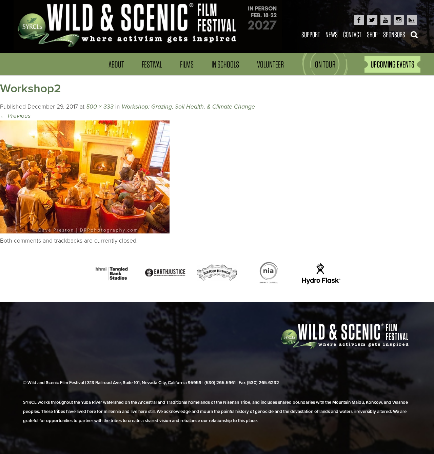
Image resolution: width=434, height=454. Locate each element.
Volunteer (270, 64)
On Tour (325, 64)
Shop (372, 34)
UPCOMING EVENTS (392, 64)
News (332, 34)
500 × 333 (100, 106)
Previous (15, 115)
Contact (352, 34)
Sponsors (394, 34)
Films (187, 64)
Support (310, 34)
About (116, 64)
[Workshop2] (85, 231)
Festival (152, 64)
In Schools (225, 64)
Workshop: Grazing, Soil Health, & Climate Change (188, 106)
